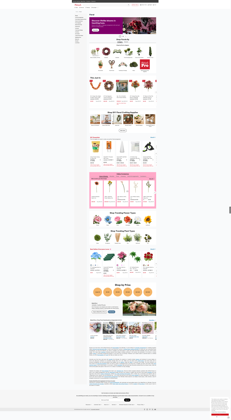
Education (93, 1)
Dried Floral (77, 26)
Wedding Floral (78, 37)
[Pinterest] (150, 409)
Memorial (77, 39)
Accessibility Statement (95, 409)
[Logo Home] (78, 4)
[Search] (128, 5)
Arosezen (92, 336)
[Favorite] (100, 322)
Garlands (77, 28)
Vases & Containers (79, 21)
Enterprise (88, 1)
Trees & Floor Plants (79, 35)
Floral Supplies (78, 22)
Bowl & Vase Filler (78, 24)
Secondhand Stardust (107, 338)
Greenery (77, 31)
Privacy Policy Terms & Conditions (219, 411)
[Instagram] (147, 409)
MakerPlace (83, 1)
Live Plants (77, 42)
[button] (220, 417)
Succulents (77, 33)
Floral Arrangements (79, 17)
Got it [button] (220, 414)
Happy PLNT (145, 336)
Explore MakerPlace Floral (99, 311)
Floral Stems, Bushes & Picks (80, 19)
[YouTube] (155, 409)
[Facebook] (145, 409)
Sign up (127, 400)
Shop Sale (111, 311)
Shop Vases (106, 29)
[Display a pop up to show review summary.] (100, 160)
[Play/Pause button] (120, 36)
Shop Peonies (96, 29)
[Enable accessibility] (228, 417)
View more (122, 130)
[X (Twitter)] (152, 409)
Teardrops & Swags (79, 30)
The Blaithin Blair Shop (134, 336)
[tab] (120, 42)
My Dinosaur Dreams (120, 336)
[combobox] (105, 5)
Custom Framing (76, 1)
